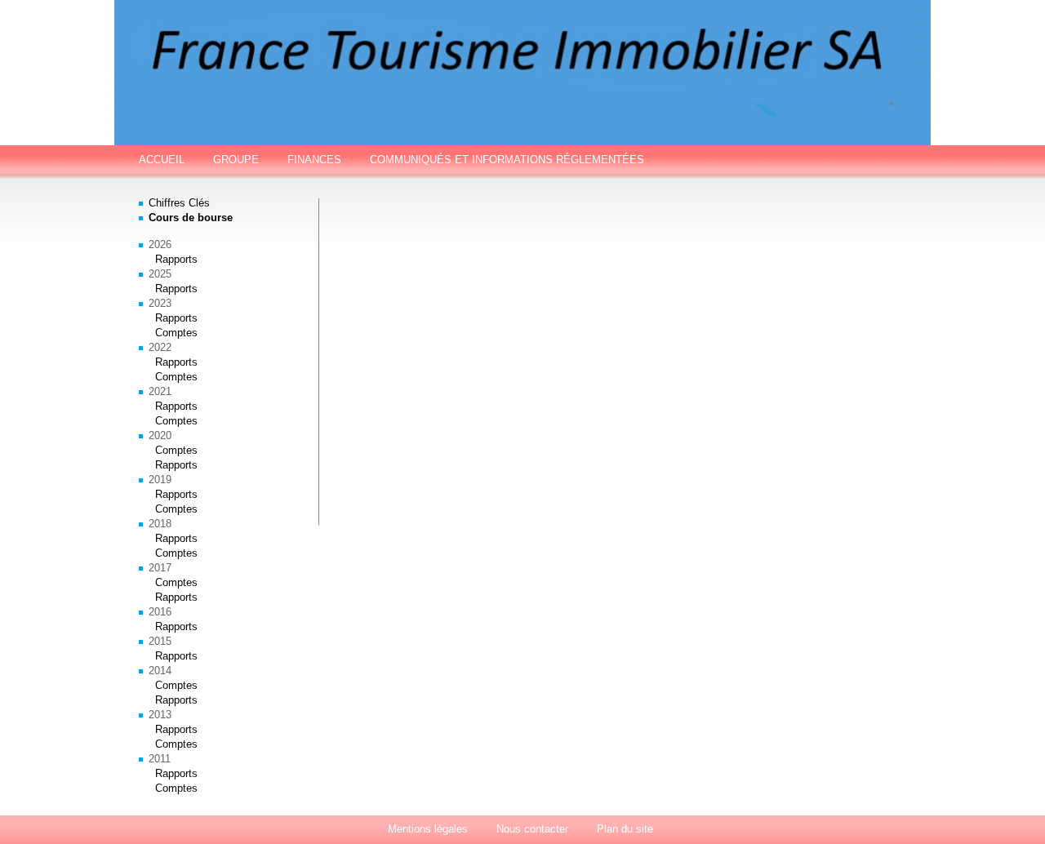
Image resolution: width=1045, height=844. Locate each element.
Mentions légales (428, 829)
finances (314, 159)
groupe (236, 159)
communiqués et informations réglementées (507, 159)
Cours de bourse (191, 217)
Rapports (176, 259)
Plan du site (625, 829)
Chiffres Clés (179, 203)
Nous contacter (532, 829)
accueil (162, 159)
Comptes (176, 332)
